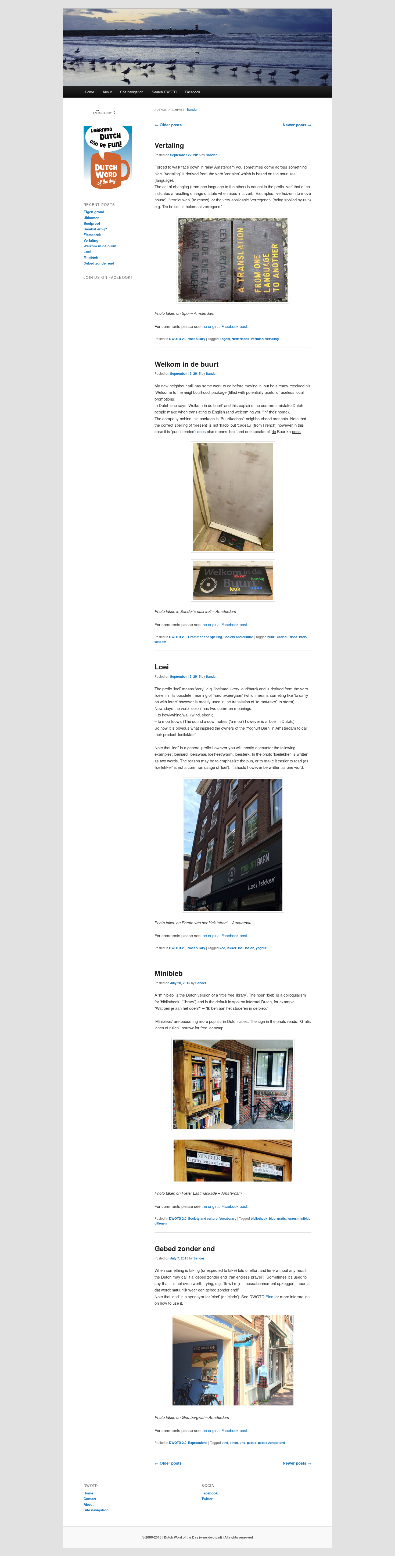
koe (222, 947)
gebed (251, 1442)
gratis (281, 1218)
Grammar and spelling (205, 636)
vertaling (272, 338)
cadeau (282, 636)
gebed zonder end (271, 1442)
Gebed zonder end (185, 1248)
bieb (272, 1218)
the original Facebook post (224, 326)
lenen (292, 1218)
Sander (192, 109)
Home (89, 91)
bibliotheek (259, 1218)
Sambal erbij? (95, 228)
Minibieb (169, 973)
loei (240, 947)
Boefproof (92, 223)
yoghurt (262, 947)
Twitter (207, 1498)
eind (225, 1442)
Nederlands (240, 338)
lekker (231, 947)
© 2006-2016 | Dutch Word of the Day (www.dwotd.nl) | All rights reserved (197, 1537)
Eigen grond (94, 211)
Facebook (192, 91)
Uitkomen (91, 217)
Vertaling (169, 145)
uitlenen (161, 1223)
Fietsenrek (92, 234)
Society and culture (238, 636)
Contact (90, 1498)
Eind (269, 1296)
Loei (162, 667)
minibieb (303, 1218)
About (107, 91)
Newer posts (297, 125)
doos (201, 431)
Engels (225, 338)
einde (234, 1442)
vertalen (257, 338)
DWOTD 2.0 (177, 338)
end (242, 1442)
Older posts (168, 125)
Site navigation (131, 91)
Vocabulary (196, 338)
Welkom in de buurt (187, 364)
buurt (271, 636)
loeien (249, 947)
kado (303, 636)
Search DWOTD (164, 91)
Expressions (197, 1442)
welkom (160, 641)
